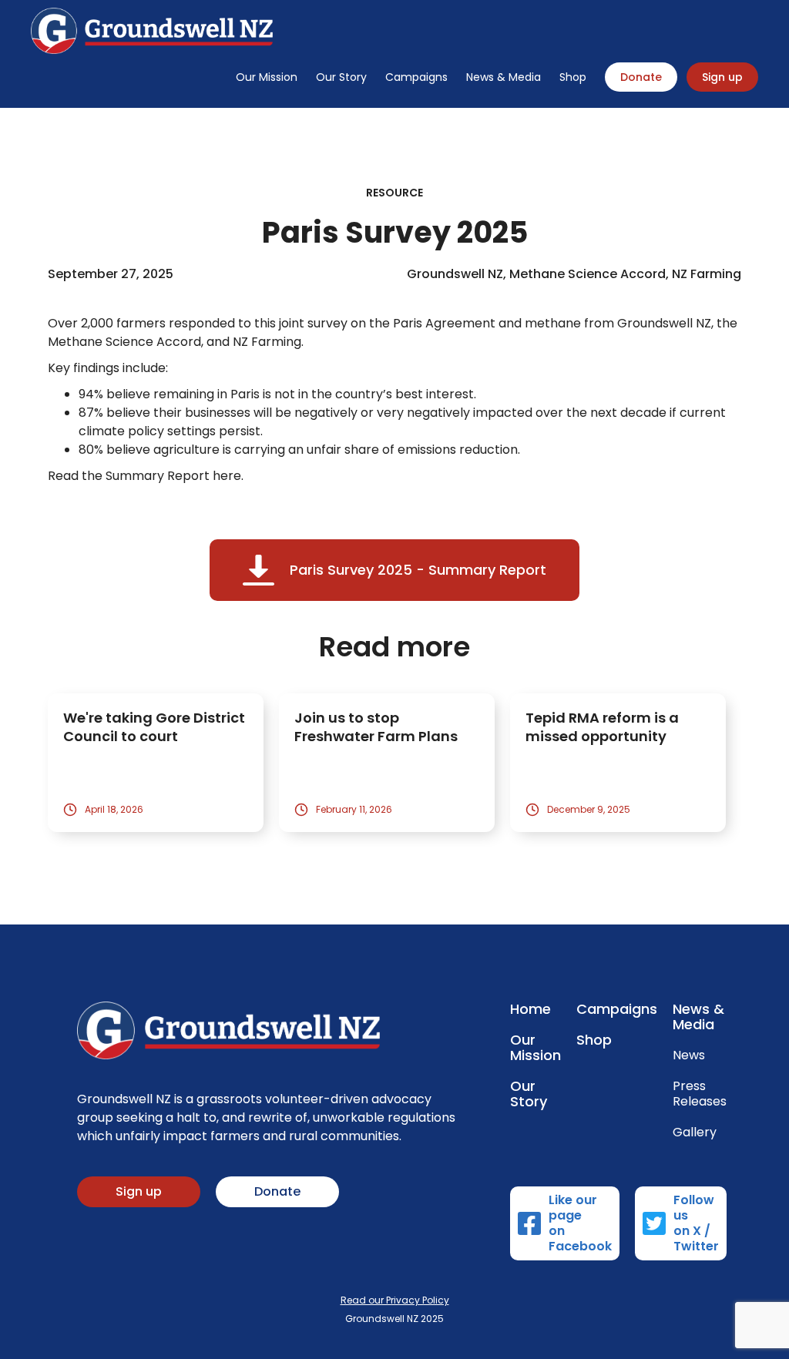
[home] (152, 31)
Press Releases (700, 1094)
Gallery (695, 1132)
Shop (572, 77)
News (689, 1055)
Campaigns (416, 77)
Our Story (341, 77)
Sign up (722, 77)
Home (530, 1009)
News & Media (503, 77)
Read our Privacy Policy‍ (395, 1300)
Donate (641, 77)
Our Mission (266, 77)
